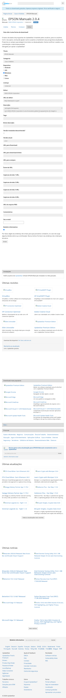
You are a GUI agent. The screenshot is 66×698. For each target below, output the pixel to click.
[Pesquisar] (52, 3)
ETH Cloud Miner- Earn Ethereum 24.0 (15, 477)
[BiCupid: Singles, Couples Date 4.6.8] (48, 503)
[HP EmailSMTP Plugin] (43, 290)
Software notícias (51, 656)
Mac (6, 76)
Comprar (22, 27)
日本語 (39, 647)
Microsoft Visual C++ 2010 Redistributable (46, 409)
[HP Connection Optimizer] (12, 306)
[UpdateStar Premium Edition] (46, 321)
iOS (5, 70)
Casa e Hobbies (46, 437)
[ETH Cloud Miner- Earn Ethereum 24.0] (16, 471)
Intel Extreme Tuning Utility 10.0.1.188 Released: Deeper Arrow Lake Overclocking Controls (48, 573)
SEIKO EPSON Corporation (15, 22)
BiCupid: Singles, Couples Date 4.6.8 (47, 509)
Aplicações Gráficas (34, 437)
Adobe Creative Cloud (42, 312)
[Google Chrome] (10, 392)
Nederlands (51, 647)
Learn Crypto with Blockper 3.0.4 (46, 477)
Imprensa (27, 684)
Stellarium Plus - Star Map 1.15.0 (46, 493)
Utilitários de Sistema (27, 440)
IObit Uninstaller (8, 328)
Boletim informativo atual (11, 456)
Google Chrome (38, 392)
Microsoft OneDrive (39, 402)
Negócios (20, 435)
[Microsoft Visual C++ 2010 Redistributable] (18, 409)
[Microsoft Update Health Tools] (15, 416)
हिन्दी (60, 649)
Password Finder (7, 666)
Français (27, 647)
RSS (46, 661)
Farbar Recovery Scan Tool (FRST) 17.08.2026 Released (46, 597)
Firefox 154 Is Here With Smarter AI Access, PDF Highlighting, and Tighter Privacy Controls (48, 622)
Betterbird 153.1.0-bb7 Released (13, 596)
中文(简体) (41, 649)
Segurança (6, 440)
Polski (58, 647)
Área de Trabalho (40, 435)
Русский (14, 649)
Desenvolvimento (53, 435)
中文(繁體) (49, 649)
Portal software (50, 682)
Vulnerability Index (51, 658)
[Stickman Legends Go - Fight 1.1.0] (15, 503)
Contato (26, 661)
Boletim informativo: (17, 640)
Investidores (28, 690)
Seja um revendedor (52, 684)
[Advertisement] (33, 256)
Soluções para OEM (8, 684)
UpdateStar (19, 276)
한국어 (44, 647)
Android (7, 68)
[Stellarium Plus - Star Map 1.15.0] (47, 487)
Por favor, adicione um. (24, 340)
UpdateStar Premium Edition (44, 328)
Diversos (53, 440)
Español (20, 647)
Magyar (55, 649)
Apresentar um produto (53, 692)
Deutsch (14, 647)
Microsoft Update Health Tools (43, 416)
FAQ (25, 658)
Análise (5, 27)
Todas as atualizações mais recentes (33, 517)
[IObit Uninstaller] (9, 321)
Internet (55, 437)
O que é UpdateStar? (30, 682)
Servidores (15, 440)
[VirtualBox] (7, 290)
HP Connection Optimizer (11, 312)
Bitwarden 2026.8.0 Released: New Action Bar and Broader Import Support (16, 572)
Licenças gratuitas (51, 690)
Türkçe (27, 649)
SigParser (5, 673)
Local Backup (6, 668)
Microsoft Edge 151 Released (12, 620)
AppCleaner (6, 676)
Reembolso (27, 668)
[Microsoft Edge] (10, 397)
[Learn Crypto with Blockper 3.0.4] (47, 471)
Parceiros (5, 682)
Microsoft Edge (38, 397)
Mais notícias (33, 628)
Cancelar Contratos (30, 666)
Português (7, 649)
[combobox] (34, 3)
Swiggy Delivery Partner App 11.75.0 (15, 493)
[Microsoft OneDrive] (11, 402)
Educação (6, 437)
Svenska (21, 649)
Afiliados (5, 687)
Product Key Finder (8, 663)
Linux (6, 78)
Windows (7, 73)
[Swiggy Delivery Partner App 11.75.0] (15, 487)
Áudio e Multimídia (9, 435)
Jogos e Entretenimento (18, 437)
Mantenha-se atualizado (12, 346)
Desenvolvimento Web (42, 440)
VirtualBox (6, 296)
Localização (49, 687)
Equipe (26, 687)
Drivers (4, 660)
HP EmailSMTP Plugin (42, 296)
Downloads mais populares (12, 381)
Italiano (33, 647)
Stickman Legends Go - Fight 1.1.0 (14, 509)
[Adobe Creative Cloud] (43, 306)
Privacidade (27, 663)
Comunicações (29, 435)
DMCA (26, 656)
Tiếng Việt (33, 649)
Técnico (13, 27)
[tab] (6, 27)
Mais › (5, 425)
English (7, 647)
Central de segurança (31, 671)
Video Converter (7, 671)
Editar (29, 27)
